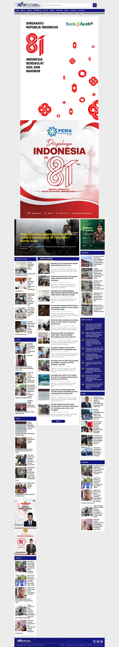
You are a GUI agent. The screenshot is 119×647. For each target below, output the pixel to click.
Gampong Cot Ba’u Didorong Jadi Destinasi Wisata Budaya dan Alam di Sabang (98, 439)
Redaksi (62, 645)
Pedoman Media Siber (80, 645)
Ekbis (66, 10)
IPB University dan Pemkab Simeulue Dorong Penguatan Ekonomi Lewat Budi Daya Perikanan (98, 427)
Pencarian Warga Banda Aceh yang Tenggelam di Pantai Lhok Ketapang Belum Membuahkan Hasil (98, 261)
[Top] (114, 644)
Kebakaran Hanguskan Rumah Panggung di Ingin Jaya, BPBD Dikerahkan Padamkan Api (94, 350)
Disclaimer (90, 645)
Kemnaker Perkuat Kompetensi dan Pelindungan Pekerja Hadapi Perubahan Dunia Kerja (98, 524)
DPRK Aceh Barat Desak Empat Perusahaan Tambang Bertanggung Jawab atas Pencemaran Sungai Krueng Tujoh (91, 496)
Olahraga (73, 10)
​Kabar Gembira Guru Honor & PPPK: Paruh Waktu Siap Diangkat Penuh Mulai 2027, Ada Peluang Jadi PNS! (94, 334)
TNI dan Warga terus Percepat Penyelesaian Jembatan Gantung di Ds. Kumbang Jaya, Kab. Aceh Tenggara (93, 342)
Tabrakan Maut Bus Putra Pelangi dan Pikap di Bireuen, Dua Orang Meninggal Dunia (98, 285)
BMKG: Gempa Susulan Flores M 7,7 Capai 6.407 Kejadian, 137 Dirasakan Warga (98, 308)
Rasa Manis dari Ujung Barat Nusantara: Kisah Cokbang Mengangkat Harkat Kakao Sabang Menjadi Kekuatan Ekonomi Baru (94, 326)
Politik (45, 10)
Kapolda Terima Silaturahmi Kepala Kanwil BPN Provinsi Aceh (43, 239)
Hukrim (52, 10)
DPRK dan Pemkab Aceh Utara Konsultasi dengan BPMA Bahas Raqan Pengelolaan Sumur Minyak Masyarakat (94, 378)
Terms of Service (98, 645)
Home (17, 10)
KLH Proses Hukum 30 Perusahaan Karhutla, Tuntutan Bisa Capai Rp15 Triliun (97, 482)
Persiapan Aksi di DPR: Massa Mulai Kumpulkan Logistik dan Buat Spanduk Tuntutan (98, 469)
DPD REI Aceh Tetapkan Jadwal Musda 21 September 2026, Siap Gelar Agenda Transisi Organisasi (98, 401)
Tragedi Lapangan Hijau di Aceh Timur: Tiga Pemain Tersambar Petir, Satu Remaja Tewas (98, 273)
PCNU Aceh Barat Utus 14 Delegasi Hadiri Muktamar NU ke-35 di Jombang (43, 13)
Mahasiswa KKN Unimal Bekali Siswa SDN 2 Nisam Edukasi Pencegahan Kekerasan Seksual (94, 386)
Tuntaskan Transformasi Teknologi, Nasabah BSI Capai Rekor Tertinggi (97, 451)
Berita (23, 10)
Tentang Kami (69, 645)
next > (58, 421)
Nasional (81, 10)
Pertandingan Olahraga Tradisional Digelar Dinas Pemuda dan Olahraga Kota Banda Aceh (94, 370)
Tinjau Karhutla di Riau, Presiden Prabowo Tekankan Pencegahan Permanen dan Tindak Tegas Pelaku (98, 511)
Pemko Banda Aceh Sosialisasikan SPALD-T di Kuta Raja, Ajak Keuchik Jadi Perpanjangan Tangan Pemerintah (94, 356)
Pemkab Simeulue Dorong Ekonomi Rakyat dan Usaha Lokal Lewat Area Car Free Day (98, 414)
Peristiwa (59, 10)
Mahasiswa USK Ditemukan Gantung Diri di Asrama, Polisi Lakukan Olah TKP (98, 297)
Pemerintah (38, 10)
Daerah (29, 10)
